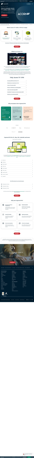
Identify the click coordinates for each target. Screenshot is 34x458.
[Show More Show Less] (32, 267)
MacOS (2, 273)
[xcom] (29, 299)
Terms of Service (17, 299)
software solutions (16, 155)
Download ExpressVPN (3, 272)
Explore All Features (14, 272)
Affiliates (24, 273)
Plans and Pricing (14, 273)
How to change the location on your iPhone (20, 267)
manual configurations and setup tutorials (19, 191)
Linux (1, 277)
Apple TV (2, 279)
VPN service (3, 6)
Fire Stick (2, 280)
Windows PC (2, 274)
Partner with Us (24, 272)
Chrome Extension (3, 282)
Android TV (2, 281)
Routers (2, 278)
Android (2, 276)
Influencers (24, 274)
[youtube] (27, 299)
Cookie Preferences (22, 299)
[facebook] (31, 299)
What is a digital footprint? (27, 267)
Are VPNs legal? (13, 267)
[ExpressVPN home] (4, 4)
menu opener (32, 4)
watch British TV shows (5, 11)
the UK (24, 66)
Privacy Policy (12, 299)
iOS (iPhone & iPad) (3, 275)
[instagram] (32, 299)
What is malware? (2, 267)
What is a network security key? (8, 267)
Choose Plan (4, 15)
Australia (27, 66)
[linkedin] (28, 299)
